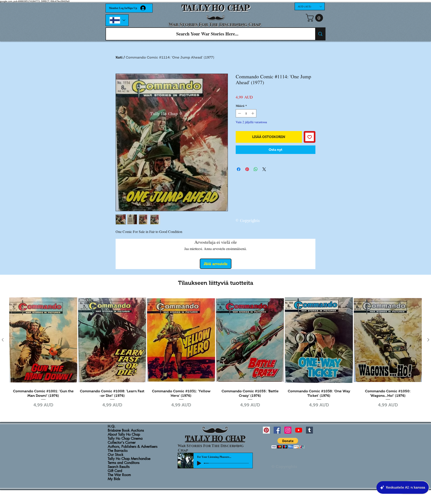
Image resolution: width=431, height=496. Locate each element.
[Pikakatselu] (43, 340)
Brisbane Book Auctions (126, 430)
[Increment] (253, 113)
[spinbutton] (246, 113)
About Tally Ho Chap (124, 434)
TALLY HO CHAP (216, 8)
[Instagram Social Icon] (287, 430)
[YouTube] (298, 430)
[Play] (199, 463)
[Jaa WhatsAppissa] (255, 169)
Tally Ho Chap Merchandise (129, 459)
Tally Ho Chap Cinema (125, 439)
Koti (119, 57)
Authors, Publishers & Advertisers (132, 447)
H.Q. (112, 426)
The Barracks (118, 451)
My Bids (114, 479)
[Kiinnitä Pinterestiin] (247, 169)
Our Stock (115, 455)
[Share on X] (264, 169)
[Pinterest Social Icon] (266, 430)
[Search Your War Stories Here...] (320, 34)
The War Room (119, 475)
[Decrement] (239, 113)
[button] (310, 6)
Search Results (119, 467)
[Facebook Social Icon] (277, 430)
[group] (215, 351)
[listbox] (310, 6)
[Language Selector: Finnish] (117, 20)
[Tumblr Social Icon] (309, 430)
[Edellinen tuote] (2, 339)
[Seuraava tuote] (428, 339)
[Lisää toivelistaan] (310, 137)
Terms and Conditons (123, 463)
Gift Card (115, 471)
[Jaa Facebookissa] (238, 169)
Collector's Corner (122, 443)
